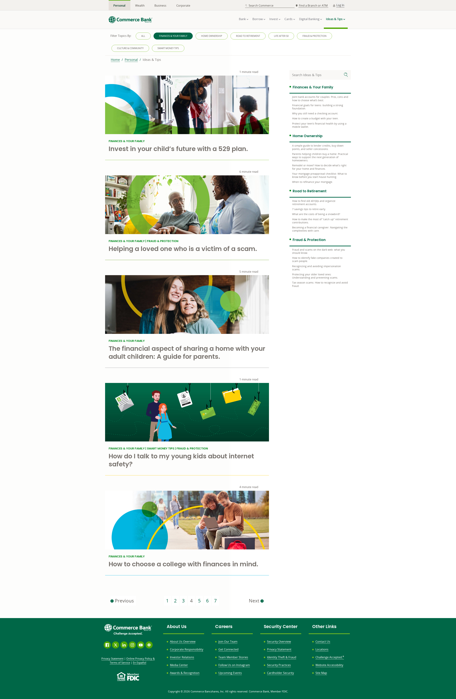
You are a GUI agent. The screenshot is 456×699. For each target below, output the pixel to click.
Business (160, 5)
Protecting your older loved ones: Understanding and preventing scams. (315, 276)
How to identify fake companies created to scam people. (317, 259)
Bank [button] (242, 19)
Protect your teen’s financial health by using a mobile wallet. (319, 125)
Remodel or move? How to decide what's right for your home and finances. (319, 167)
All (143, 36)
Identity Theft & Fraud (281, 657)
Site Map (321, 673)
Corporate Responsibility (186, 649)
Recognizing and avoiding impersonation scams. (316, 267)
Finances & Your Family (173, 36)
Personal (119, 5)
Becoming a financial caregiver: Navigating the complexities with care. (320, 229)
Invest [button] (273, 19)
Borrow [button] (257, 19)
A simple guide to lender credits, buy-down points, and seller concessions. (318, 147)
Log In (340, 5)
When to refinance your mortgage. (312, 182)
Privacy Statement (279, 649)
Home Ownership (211, 36)
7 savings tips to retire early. (309, 209)
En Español (139, 662)
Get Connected (228, 649)
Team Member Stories (233, 657)
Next (254, 600)
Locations (321, 649)
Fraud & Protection (314, 36)
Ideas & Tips (152, 59)
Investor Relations (182, 657)
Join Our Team (227, 642)
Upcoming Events (230, 673)
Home (115, 59)
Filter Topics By (120, 36)
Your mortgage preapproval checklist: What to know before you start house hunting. (319, 175)
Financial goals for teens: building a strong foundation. (317, 107)
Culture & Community (130, 48)
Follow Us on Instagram (234, 665)
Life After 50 (281, 36)
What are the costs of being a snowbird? (316, 214)
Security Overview (279, 642)
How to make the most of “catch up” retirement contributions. (320, 221)
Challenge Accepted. (329, 657)
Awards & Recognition (185, 673)
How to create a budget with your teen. (315, 118)
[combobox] (270, 5)
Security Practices (279, 665)
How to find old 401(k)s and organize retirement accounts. (313, 202)
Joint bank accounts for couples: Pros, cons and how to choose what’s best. (320, 98)
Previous (124, 600)
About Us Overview (182, 642)
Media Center (179, 665)
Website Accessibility (329, 665)
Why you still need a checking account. (315, 113)
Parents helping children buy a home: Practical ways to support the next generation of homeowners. (320, 157)
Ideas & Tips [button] (334, 19)
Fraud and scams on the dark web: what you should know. (318, 251)
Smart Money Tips (168, 48)
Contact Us (322, 642)
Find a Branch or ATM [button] (313, 5)
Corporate (183, 5)
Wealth (140, 5)
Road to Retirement (248, 36)
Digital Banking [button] (309, 19)
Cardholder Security (280, 673)
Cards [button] (288, 19)
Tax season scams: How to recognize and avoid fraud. (320, 284)
